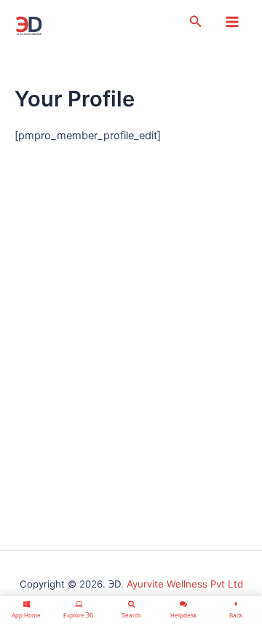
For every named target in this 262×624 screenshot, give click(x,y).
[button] (195, 21)
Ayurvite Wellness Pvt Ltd (185, 584)
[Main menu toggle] (232, 22)
